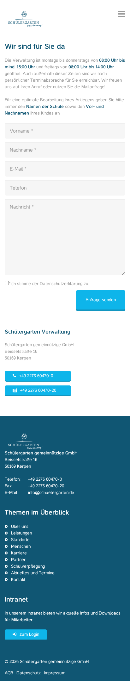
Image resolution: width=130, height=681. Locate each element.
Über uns (19, 526)
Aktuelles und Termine (33, 573)
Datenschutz (28, 673)
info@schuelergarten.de (51, 492)
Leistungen (21, 533)
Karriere (19, 553)
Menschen (21, 546)
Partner (18, 559)
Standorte (20, 539)
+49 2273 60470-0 (36, 375)
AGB (9, 673)
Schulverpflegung (28, 566)
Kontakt (18, 579)
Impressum (54, 673)
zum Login (29, 634)
